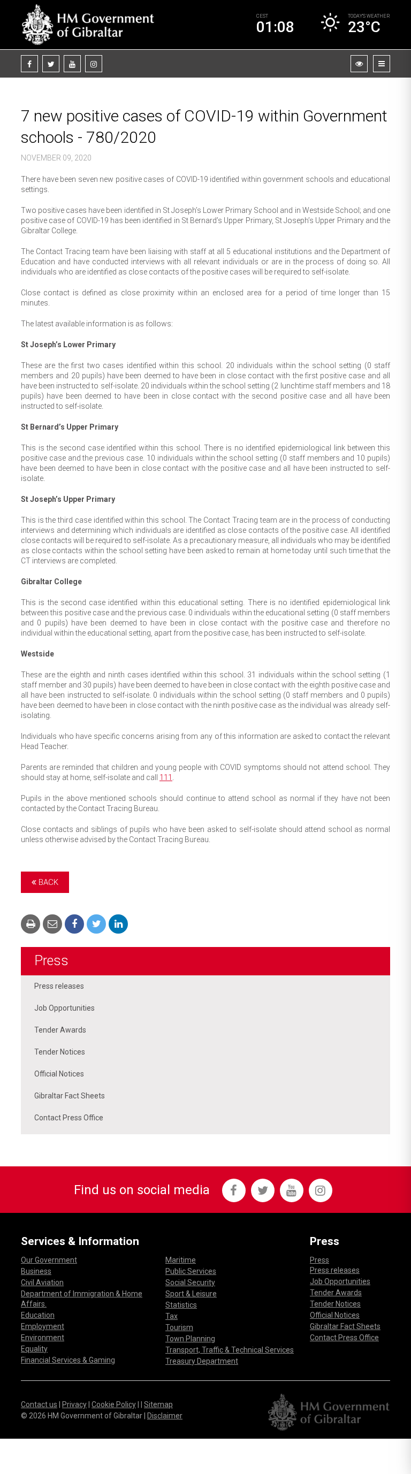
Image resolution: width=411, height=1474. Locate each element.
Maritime (180, 1260)
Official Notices (59, 1074)
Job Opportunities (64, 1008)
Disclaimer (164, 1415)
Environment (42, 1337)
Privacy (74, 1404)
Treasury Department (201, 1361)
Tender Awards (60, 1030)
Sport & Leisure (191, 1293)
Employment (42, 1326)
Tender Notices (59, 1052)
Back (47, 882)
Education (38, 1315)
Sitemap (158, 1404)
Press (51, 960)
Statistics (181, 1305)
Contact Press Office (68, 1117)
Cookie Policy (114, 1404)
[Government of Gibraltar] (88, 24)
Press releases (59, 986)
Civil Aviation (42, 1282)
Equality (34, 1349)
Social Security (190, 1282)
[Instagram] (93, 63)
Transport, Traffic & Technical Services (229, 1350)
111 (165, 777)
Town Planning (190, 1338)
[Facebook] (29, 63)
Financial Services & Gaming (68, 1360)
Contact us (39, 1404)
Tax (171, 1316)
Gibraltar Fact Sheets (69, 1095)
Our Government (49, 1260)
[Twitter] (50, 63)
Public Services (190, 1271)
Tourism (179, 1327)
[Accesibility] (359, 63)
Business (36, 1271)
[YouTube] (72, 63)
